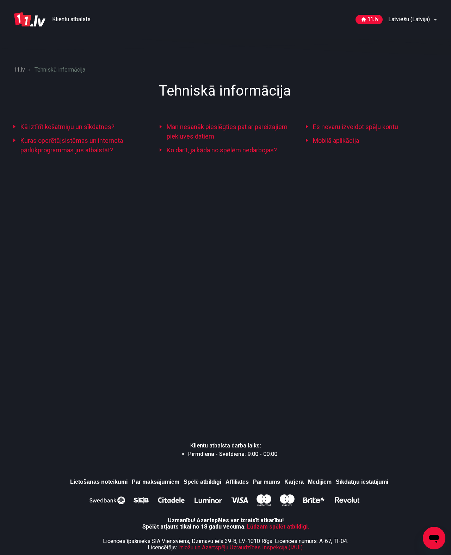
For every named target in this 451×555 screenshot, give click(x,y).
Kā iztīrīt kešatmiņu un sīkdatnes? (67, 126)
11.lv (372, 19)
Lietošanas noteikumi (99, 482)
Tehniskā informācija (60, 69)
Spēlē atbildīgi (202, 482)
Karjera (294, 482)
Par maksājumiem (155, 482)
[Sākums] (30, 19)
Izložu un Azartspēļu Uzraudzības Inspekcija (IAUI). (241, 547)
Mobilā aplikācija (336, 140)
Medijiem (320, 482)
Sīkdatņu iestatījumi (362, 482)
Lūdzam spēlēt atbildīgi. (278, 526)
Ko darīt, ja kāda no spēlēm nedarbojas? (222, 150)
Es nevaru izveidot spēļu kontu (355, 126)
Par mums (266, 482)
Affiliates (237, 482)
